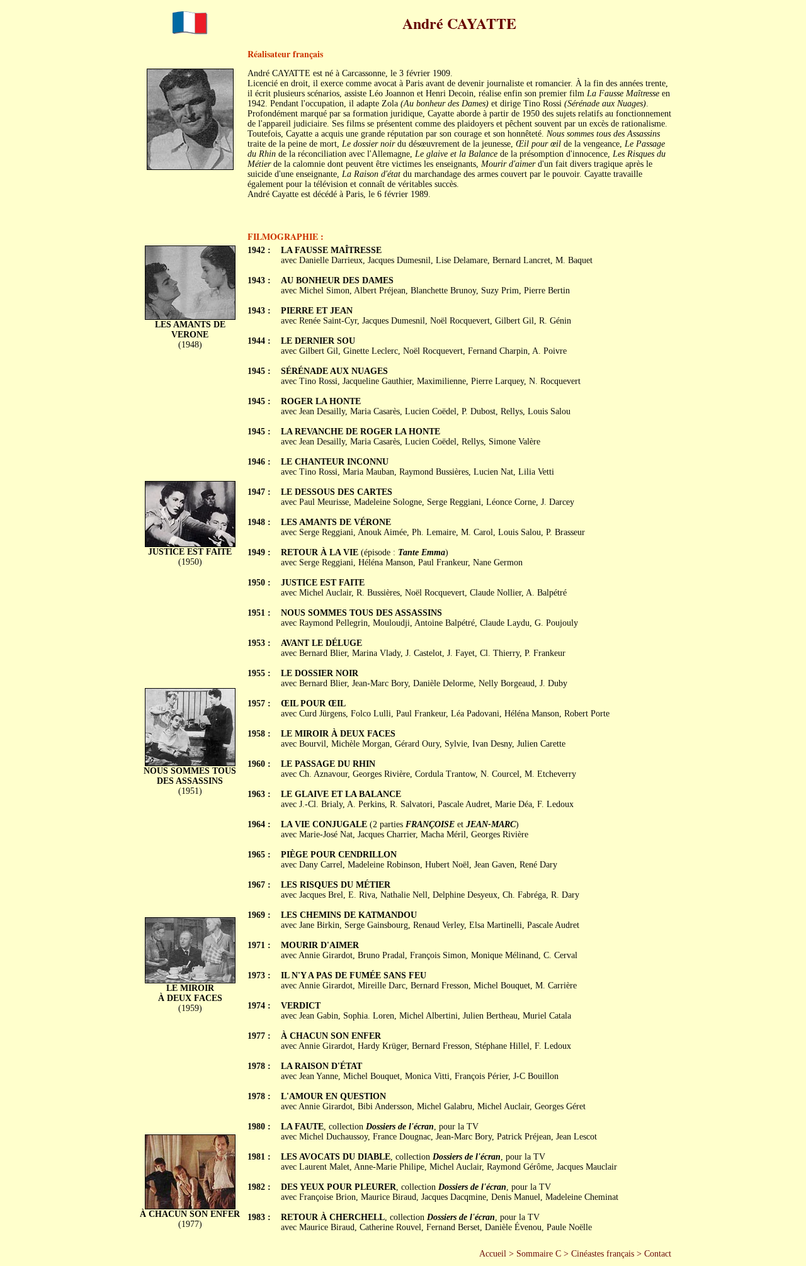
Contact (657, 1253)
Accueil (492, 1253)
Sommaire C (538, 1253)
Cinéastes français (602, 1253)
